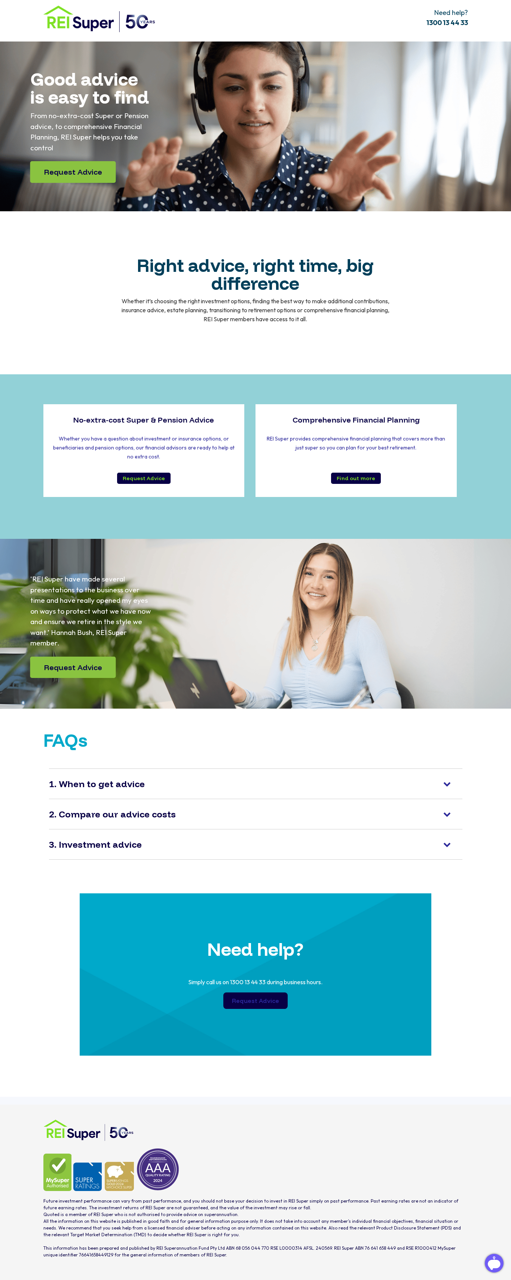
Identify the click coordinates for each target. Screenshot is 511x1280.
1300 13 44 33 (447, 22)
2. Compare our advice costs (112, 814)
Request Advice (73, 172)
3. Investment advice (95, 844)
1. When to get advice (97, 783)
